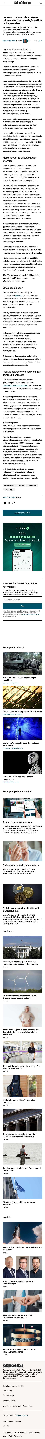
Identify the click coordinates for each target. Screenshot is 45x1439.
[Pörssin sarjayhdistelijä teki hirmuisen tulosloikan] (22, 1188)
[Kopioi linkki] (13, 503)
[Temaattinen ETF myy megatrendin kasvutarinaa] (22, 762)
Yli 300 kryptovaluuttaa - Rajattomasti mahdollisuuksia (21, 909)
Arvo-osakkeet (6, 748)
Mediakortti (7, 1391)
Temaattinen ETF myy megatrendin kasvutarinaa (18, 777)
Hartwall (21, 485)
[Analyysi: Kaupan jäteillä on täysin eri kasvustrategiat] (22, 1267)
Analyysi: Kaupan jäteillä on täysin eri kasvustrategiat (18, 1282)
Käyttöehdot (22, 1432)
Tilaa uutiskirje (8, 1395)
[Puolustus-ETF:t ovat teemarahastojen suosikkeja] (22, 663)
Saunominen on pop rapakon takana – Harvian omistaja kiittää (19, 1350)
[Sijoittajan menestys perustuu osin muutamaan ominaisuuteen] (22, 1301)
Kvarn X (17, 682)
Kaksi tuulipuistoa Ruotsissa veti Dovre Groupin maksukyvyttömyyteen (19, 996)
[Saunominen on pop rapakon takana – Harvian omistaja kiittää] (22, 1335)
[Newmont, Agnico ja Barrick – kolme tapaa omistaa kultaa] (22, 728)
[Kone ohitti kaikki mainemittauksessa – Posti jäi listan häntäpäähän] (22, 1052)
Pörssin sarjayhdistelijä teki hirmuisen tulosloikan (19, 1203)
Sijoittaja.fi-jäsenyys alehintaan (18, 822)
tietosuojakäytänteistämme (30, 614)
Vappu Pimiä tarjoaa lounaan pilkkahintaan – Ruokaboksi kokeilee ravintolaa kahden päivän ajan (22, 1032)
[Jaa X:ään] (9, 503)
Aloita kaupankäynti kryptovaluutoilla (21, 864)
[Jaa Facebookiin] (5, 503)
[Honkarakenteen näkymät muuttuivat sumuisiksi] (22, 1086)
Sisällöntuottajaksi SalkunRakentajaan (18, 1406)
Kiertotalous (32, 485)
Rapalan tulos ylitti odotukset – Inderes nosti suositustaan (22, 1169)
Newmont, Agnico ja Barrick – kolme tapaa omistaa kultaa (21, 744)
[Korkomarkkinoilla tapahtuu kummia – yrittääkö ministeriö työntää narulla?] (22, 1120)
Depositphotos (22, 1415)
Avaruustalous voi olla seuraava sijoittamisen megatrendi (22, 1248)
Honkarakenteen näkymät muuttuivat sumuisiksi (19, 1101)
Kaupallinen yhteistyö (8, 682)
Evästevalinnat (34, 1432)
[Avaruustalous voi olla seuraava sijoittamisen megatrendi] (22, 1233)
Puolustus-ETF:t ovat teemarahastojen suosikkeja (19, 678)
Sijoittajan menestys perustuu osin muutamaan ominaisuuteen (17, 1316)
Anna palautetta (9, 1401)
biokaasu (19, 296)
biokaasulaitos (9, 485)
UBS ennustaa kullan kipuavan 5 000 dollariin (22, 711)
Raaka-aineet (18, 714)
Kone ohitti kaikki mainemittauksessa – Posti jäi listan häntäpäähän (22, 1067)
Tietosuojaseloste (9, 1432)
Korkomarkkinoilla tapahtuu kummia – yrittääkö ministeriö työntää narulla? (19, 1135)
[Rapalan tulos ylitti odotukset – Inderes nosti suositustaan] (22, 1154)
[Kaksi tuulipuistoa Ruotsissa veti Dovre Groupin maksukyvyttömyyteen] (22, 981)
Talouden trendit (9, 41)
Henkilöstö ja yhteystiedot (13, 1386)
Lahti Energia (8, 489)
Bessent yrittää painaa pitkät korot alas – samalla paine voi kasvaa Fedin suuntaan (20, 962)
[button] (3, 3)
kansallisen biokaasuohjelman (15, 385)
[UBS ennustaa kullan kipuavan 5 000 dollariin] (22, 697)
